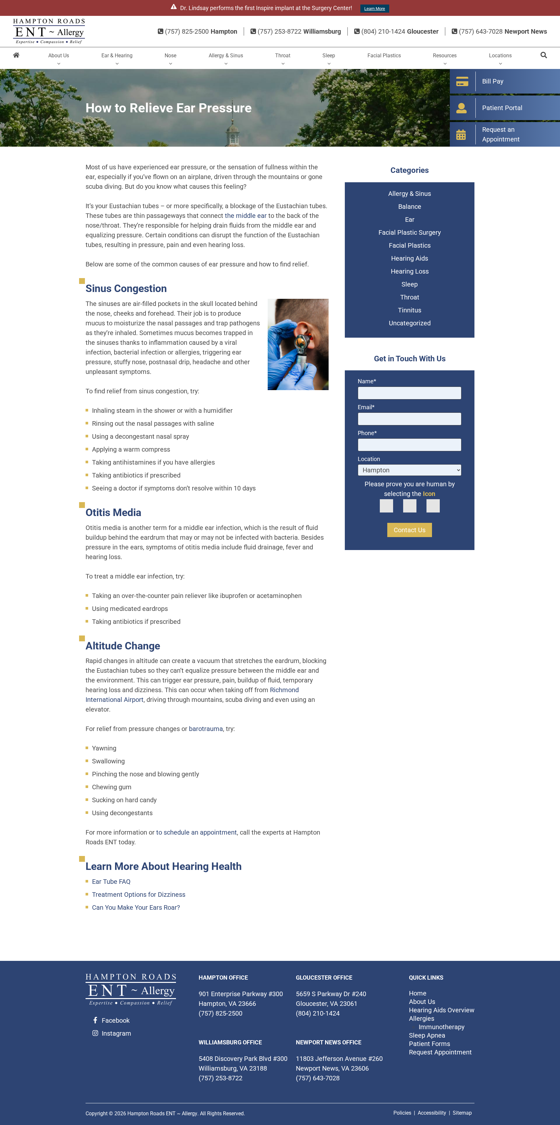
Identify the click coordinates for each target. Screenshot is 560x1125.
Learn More (374, 8)
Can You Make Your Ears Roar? (136, 907)
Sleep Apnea (427, 1035)
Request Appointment (440, 1052)
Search (544, 58)
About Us (58, 55)
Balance (409, 206)
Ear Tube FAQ (111, 881)
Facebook (116, 1020)
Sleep (328, 55)
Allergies (421, 1018)
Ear (409, 219)
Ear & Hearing (117, 55)
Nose (170, 55)
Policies (402, 1113)
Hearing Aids (409, 258)
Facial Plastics (384, 55)
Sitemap (462, 1113)
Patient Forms (429, 1044)
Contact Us (410, 530)
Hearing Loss (410, 271)
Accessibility (432, 1113)
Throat (282, 55)
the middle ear (246, 215)
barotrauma (206, 729)
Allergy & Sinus (226, 55)
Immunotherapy (441, 1027)
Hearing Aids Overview (441, 1010)
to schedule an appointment (196, 832)
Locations (500, 55)
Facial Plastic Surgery (410, 232)
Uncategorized (410, 323)
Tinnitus (409, 310)
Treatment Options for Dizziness (138, 894)
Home (16, 58)
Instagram (116, 1033)
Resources (445, 55)
